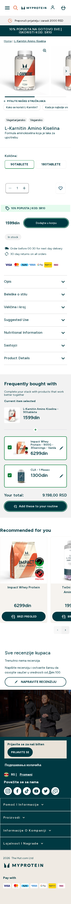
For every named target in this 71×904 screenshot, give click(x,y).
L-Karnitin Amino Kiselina (30, 41)
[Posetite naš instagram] (8, 791)
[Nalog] (53, 8)
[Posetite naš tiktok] (27, 791)
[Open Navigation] (7, 8)
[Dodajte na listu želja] (60, 188)
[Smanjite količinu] (10, 188)
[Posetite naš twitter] (46, 791)
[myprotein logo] (33, 8)
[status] (17, 188)
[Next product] (65, 630)
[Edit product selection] (61, 448)
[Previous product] (58, 630)
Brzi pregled (27, 616)
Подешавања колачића (23, 765)
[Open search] (15, 8)
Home (8, 41)
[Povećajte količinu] (24, 188)
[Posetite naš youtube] (36, 791)
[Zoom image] (44, 50)
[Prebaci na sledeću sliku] (66, 71)
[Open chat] (55, 791)
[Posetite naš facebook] (17, 791)
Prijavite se (20, 752)
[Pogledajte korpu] (63, 8)
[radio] (19, 164)
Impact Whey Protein (23, 587)
